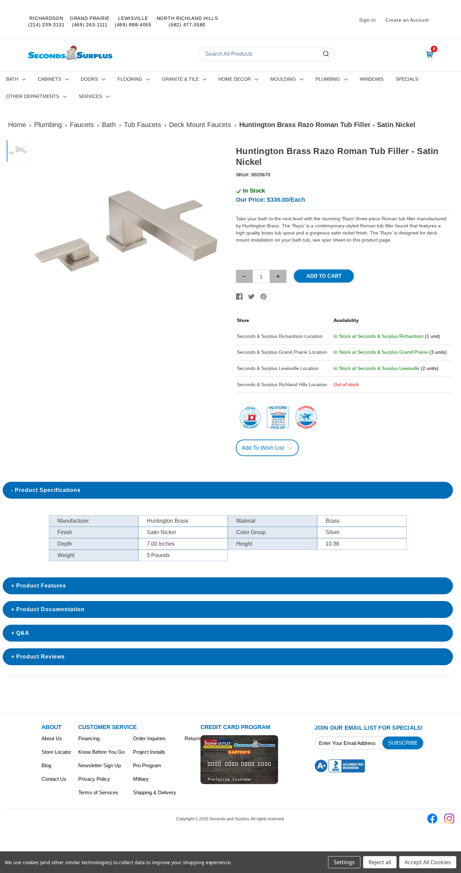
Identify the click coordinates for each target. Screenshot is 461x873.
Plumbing (328, 79)
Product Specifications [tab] (48, 490)
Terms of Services (98, 792)
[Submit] (325, 54)
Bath (12, 79)
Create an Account (407, 20)
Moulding (283, 79)
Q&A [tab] (22, 633)
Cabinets (49, 79)
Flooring (129, 79)
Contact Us (54, 779)
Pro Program (147, 765)
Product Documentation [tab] (50, 609)
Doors (89, 79)
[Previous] (39, 238)
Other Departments (32, 96)
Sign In (367, 20)
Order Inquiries (149, 738)
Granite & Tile (180, 79)
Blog (46, 765)
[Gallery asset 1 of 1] (128, 238)
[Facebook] (239, 296)
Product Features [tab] (41, 586)
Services (90, 96)
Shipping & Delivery (154, 792)
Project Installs (149, 752)
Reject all (380, 862)
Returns (193, 738)
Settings (344, 862)
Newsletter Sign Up (99, 765)
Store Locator (56, 752)
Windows (371, 79)
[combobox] (266, 54)
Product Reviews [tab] (40, 656)
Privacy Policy (94, 779)
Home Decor (234, 79)
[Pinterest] (263, 296)
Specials (407, 79)
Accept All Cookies (428, 862)
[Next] (217, 238)
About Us (52, 738)
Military (141, 779)
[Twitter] (251, 296)
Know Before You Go (101, 752)
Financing (89, 738)
